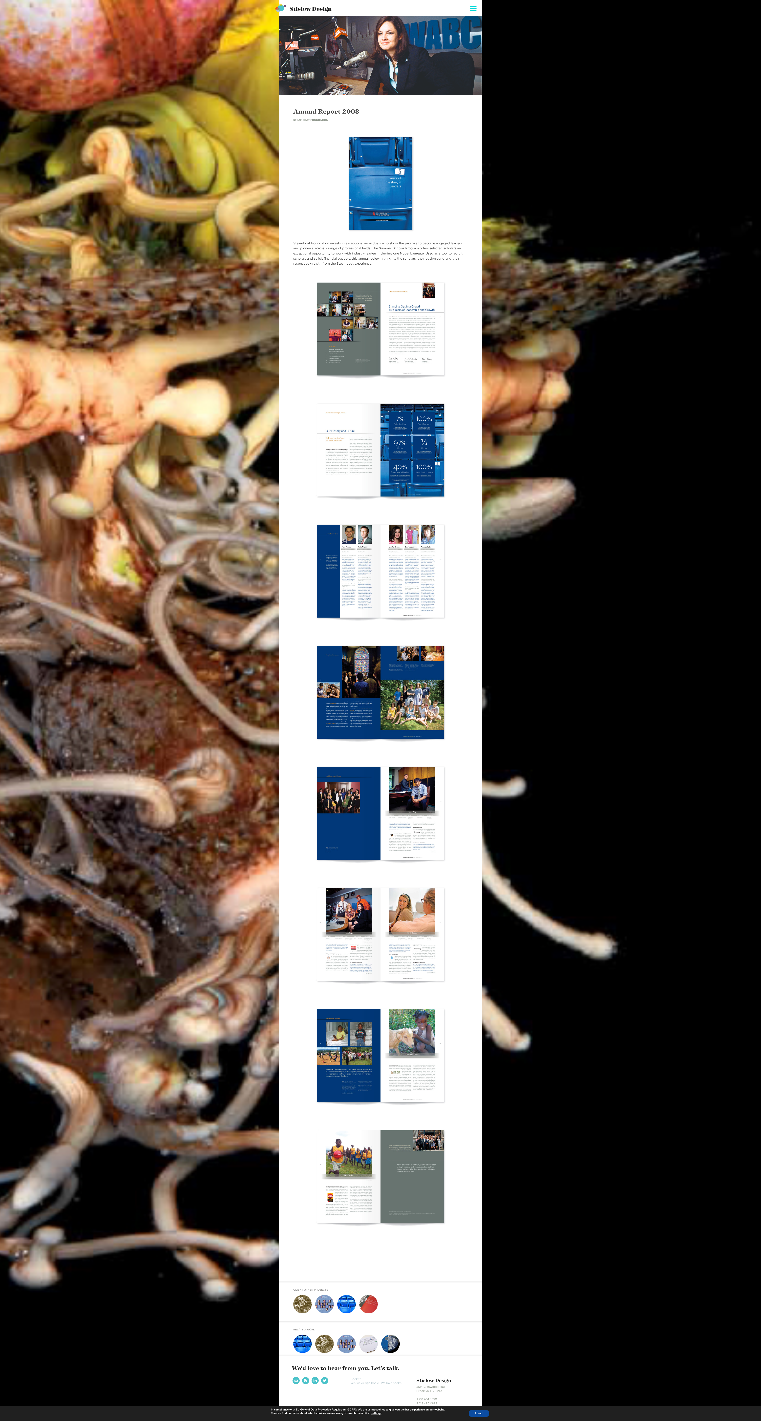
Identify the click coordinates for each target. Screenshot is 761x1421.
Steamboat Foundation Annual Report (323, 1317)
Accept (479, 1413)
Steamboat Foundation (310, 120)
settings (376, 1413)
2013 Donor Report (365, 1355)
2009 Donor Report (387, 1355)
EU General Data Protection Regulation (321, 1409)
